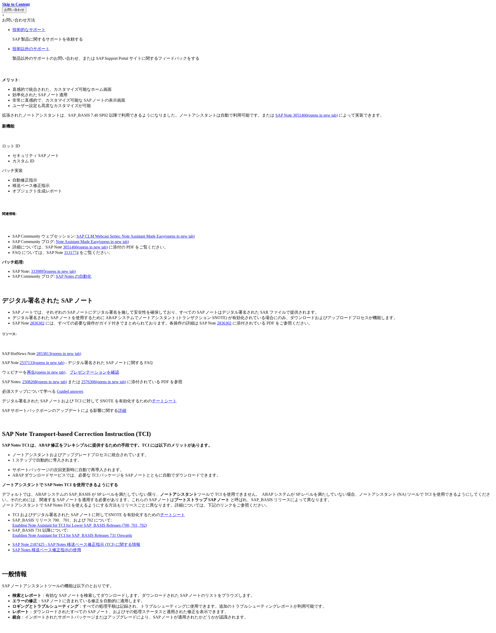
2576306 (103, 382)
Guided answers (70, 391)
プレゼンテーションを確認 (94, 372)
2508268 (44, 382)
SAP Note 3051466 (306, 115)
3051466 (85, 247)
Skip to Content (16, 4)
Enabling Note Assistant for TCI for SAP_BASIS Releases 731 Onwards (72, 535)
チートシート (164, 401)
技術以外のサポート (31, 49)
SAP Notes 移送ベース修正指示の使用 (46, 550)
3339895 (53, 271)
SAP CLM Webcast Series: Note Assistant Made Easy (135, 236)
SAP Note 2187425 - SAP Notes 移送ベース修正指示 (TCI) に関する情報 (76, 544)
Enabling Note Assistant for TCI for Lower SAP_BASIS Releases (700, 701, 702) (79, 525)
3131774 (71, 252)
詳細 (122, 410)
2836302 (37, 323)
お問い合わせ (14, 10)
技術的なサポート (28, 29)
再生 (46, 372)
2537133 (42, 362)
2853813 (58, 353)
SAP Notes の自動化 (73, 276)
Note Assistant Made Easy (92, 241)
